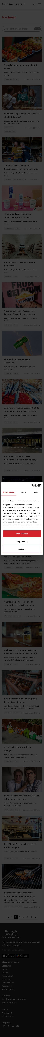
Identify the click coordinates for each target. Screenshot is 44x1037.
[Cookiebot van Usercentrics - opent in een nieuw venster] (31, 485)
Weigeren (22, 549)
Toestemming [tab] (8, 492)
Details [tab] (23, 492)
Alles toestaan (22, 533)
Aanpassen (20, 541)
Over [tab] (36, 492)
